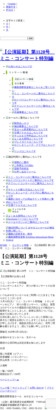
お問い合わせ (37, 388)
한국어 (9, 10)
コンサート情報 (20, 245)
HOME (3, 245)
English (12, 4)
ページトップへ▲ (9, 379)
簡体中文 (11, 7)
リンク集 (5, 388)
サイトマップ (19, 388)
